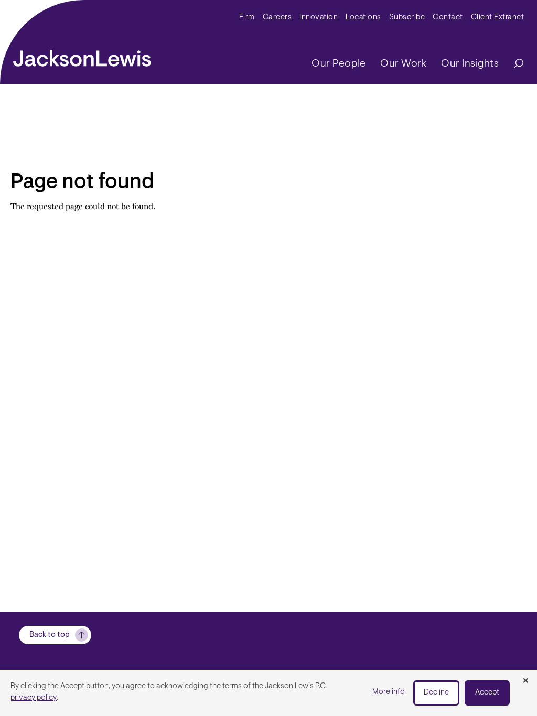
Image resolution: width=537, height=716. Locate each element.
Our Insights (470, 64)
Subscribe (407, 17)
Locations (363, 17)
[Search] (513, 64)
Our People (339, 64)
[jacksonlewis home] (82, 55)
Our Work (403, 64)
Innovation (318, 17)
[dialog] (268, 693)
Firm (247, 17)
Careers (277, 17)
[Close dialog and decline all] (525, 681)
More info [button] (388, 692)
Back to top (49, 635)
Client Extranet (497, 17)
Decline (436, 693)
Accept (487, 693)
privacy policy (33, 698)
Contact (448, 17)
